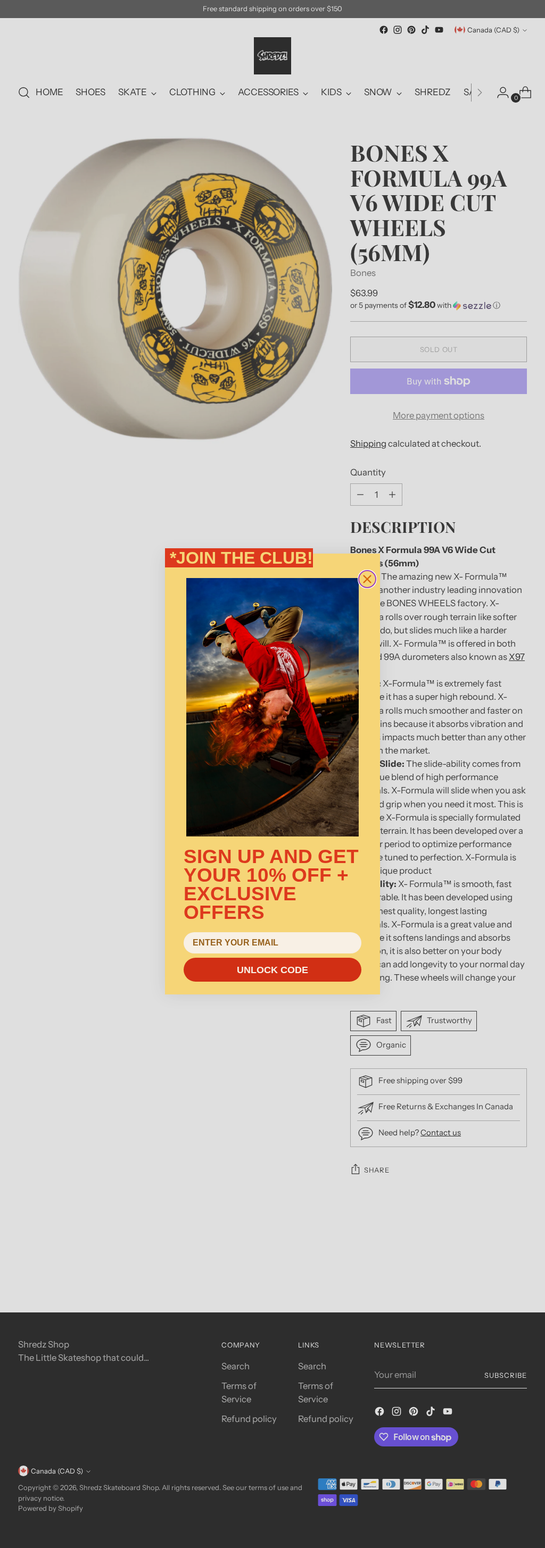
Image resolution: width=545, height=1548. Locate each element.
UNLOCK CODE (272, 970)
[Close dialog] (367, 579)
